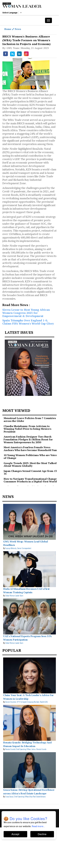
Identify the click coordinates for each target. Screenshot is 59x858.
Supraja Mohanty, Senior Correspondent (18, 548)
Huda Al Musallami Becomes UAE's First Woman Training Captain (26, 590)
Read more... (38, 826)
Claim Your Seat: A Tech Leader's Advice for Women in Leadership (28, 696)
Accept (15, 834)
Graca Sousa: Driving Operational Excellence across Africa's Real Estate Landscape (28, 791)
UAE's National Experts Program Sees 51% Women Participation (27, 637)
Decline (42, 834)
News (18, 29)
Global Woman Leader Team (14, 595)
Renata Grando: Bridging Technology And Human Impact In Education (27, 744)
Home (8, 29)
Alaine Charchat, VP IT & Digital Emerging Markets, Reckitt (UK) (26, 701)
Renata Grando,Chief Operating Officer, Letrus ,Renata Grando (25, 749)
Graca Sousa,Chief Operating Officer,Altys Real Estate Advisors (25, 796)
